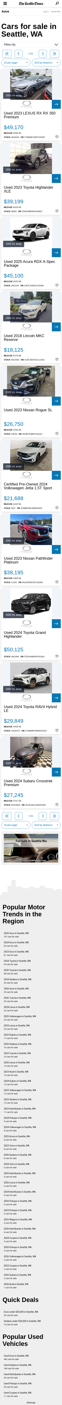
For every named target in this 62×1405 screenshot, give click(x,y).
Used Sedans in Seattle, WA (17, 1367)
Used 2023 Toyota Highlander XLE (28, 189)
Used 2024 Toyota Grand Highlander (25, 634)
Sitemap (31, 1402)
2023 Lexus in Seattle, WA (17, 1027)
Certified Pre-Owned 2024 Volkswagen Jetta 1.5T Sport (28, 486)
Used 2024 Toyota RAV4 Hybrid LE (30, 709)
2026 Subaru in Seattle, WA (17, 1277)
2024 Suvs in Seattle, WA (16, 944)
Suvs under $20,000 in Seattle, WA (21, 1313)
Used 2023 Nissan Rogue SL (28, 410)
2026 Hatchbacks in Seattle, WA (20, 1230)
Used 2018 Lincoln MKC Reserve (24, 338)
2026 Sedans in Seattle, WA (17, 1156)
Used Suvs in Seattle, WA (16, 1357)
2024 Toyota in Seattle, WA (17, 963)
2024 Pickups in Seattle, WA (18, 1120)
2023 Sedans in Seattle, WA (17, 1101)
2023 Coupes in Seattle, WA (17, 1267)
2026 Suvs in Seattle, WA (16, 990)
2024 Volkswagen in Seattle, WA (20, 1129)
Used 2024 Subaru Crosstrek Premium (28, 783)
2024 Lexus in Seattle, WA (17, 1009)
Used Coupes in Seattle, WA (17, 1394)
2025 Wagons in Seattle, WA (18, 1221)
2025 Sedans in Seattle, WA (17, 1046)
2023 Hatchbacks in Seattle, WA (20, 1110)
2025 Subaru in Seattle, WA (17, 1036)
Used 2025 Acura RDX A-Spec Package (29, 263)
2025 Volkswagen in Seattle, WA (20, 1018)
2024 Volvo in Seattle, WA (16, 1166)
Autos (5, 11)
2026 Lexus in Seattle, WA (17, 1184)
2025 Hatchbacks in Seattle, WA (20, 1175)
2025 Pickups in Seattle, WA (18, 1203)
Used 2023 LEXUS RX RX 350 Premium (29, 115)
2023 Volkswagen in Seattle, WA (20, 1092)
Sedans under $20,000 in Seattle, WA (22, 1323)
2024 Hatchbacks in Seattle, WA (20, 1193)
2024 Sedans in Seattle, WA (17, 981)
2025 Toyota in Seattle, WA (17, 972)
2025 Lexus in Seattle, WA (17, 1064)
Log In (46, 11)
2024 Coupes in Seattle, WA (17, 1240)
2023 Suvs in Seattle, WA (16, 953)
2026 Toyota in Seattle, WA (17, 999)
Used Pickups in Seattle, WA (18, 1385)
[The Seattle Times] (31, 4)
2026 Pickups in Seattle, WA (18, 1249)
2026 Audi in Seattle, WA (16, 1286)
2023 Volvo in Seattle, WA (16, 1147)
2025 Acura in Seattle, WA (17, 1138)
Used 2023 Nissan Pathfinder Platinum (28, 560)
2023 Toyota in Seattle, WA (17, 1055)
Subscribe (55, 11)
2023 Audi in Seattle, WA (16, 1073)
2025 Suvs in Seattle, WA (16, 935)
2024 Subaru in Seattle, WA (17, 1083)
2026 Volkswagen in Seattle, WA (20, 1258)
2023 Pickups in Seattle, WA (18, 1212)
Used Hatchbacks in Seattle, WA (20, 1376)
